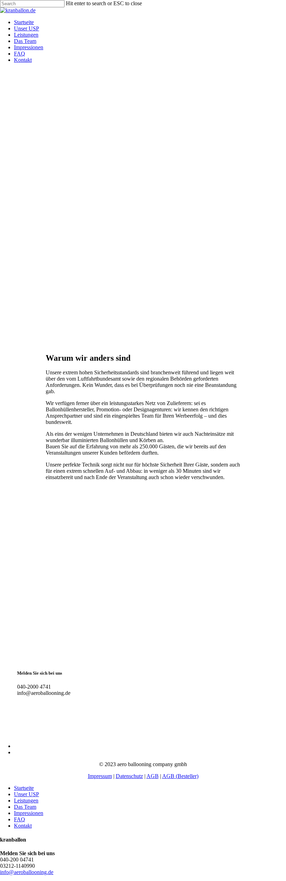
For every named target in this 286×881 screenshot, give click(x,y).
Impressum (100, 776)
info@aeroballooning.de (26, 872)
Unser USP (26, 794)
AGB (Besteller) (180, 776)
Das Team (25, 807)
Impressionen (28, 813)
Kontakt (23, 826)
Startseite (24, 788)
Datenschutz (129, 776)
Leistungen (26, 800)
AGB (152, 776)
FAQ (19, 819)
